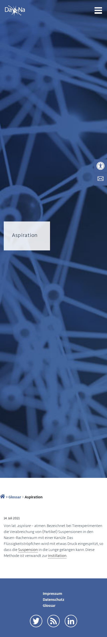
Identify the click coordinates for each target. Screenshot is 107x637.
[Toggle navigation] (98, 10)
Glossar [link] (14, 497)
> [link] (6, 497)
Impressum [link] (52, 593)
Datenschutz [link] (53, 599)
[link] (100, 165)
